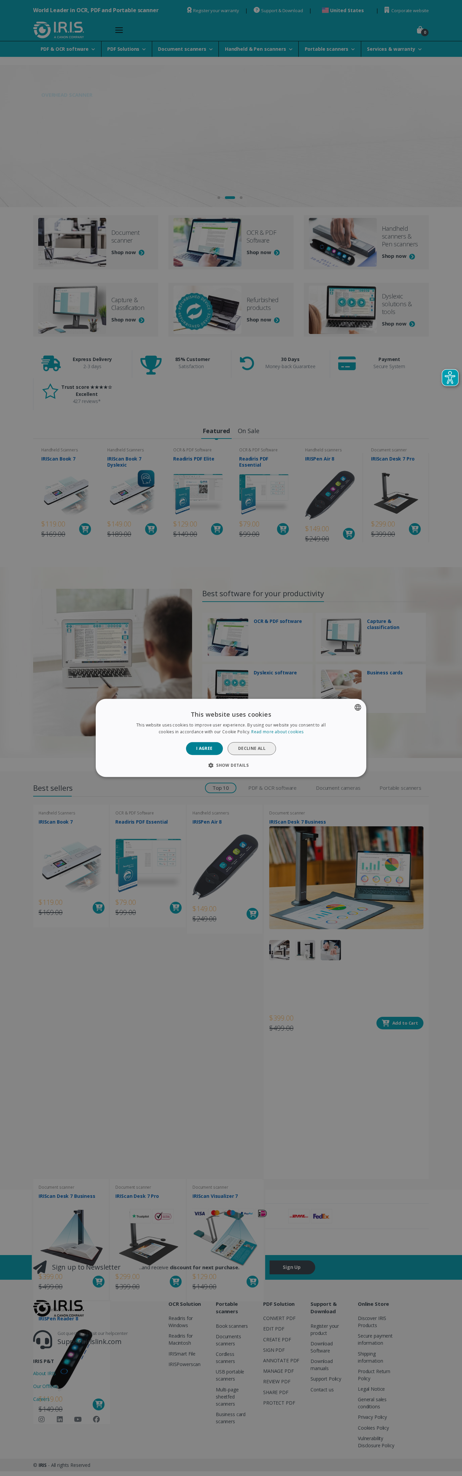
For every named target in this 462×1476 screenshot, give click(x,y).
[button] (231, 765)
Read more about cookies (277, 732)
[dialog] (231, 738)
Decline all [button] (251, 748)
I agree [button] (204, 748)
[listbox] (357, 707)
